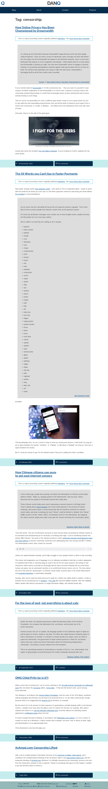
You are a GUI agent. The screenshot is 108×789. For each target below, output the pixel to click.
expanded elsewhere (25, 573)
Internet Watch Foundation (48, 695)
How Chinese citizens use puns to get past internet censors (35, 474)
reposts (41, 786)
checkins (30, 786)
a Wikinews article (31, 713)
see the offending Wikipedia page (46, 710)
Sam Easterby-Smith (42, 189)
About (38, 10)
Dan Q (21, 783)
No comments (63, 163)
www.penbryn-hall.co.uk (75, 758)
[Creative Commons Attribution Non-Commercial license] (38, 783)
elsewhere (61, 38)
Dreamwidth (37, 88)
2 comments (62, 462)
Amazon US (46, 700)
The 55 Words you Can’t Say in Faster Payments (46, 173)
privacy (88, 783)
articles (24, 786)
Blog (14, 10)
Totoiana (44, 581)
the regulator (20, 194)
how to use (55, 783)
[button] (54, 422)
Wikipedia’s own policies (66, 718)
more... (48, 786)
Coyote (41, 82)
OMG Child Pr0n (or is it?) (31, 677)
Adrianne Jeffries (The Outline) (78, 657)
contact (76, 786)
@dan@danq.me (62, 786)
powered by (69, 783)
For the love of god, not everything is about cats (47, 603)
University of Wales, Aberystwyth (69, 755)
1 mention (61, 668)
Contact (65, 10)
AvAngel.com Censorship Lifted (36, 747)
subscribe (88, 786)
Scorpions (36, 688)
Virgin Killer (50, 688)
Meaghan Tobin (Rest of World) (78, 527)
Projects (92, 10)
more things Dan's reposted (79, 38)
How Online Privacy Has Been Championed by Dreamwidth (34, 29)
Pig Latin (52, 581)
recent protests (41, 507)
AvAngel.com (36, 760)
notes (36, 786)
